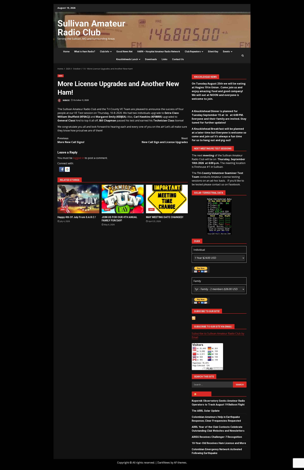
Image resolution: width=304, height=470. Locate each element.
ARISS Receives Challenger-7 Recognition (217, 436)
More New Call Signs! (70, 140)
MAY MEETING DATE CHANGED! (167, 199)
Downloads (151, 59)
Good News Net (124, 51)
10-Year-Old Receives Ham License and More (219, 443)
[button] (62, 169)
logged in (78, 158)
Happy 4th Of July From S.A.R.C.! (78, 199)
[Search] (243, 55)
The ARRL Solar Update (206, 410)
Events (226, 51)
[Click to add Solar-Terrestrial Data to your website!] (219, 216)
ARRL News (203, 394)
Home (66, 51)
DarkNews (163, 462)
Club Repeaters (193, 51)
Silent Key (213, 51)
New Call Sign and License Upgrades (165, 140)
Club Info (104, 51)
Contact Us (178, 59)
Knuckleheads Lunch (127, 59)
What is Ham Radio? (84, 51)
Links (164, 59)
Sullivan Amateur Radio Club (91, 28)
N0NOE (66, 100)
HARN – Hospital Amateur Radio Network (158, 51)
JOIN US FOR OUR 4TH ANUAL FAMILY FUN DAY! (122, 199)
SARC (60, 76)
